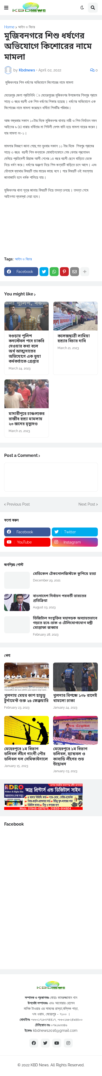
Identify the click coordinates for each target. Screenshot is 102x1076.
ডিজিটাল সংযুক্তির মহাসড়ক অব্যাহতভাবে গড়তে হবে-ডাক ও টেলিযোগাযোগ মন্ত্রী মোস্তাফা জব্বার (65, 623)
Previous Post (18, 504)
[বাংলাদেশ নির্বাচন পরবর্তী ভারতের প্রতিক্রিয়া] (17, 602)
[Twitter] (43, 271)
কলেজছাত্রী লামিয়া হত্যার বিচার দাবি (74, 339)
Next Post (86, 504)
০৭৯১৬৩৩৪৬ (59, 1025)
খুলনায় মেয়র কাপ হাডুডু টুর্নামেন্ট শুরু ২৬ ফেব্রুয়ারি (26, 698)
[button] (6, 7)
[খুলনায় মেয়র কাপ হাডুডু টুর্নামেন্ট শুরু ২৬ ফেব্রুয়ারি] (26, 677)
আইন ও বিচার (26, 27)
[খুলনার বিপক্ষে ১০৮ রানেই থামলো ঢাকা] (75, 677)
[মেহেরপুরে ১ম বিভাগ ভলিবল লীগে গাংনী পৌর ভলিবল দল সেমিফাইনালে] (26, 730)
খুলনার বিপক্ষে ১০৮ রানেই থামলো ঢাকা (75, 698)
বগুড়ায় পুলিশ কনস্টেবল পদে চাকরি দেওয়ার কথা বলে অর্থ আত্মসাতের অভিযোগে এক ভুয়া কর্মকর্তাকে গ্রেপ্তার (26, 349)
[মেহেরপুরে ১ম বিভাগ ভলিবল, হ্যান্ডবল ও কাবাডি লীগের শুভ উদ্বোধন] (75, 730)
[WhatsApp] (54, 271)
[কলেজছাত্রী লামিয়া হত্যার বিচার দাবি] (75, 316)
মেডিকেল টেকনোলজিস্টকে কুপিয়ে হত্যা (64, 574)
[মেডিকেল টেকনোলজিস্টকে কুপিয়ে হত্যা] (17, 580)
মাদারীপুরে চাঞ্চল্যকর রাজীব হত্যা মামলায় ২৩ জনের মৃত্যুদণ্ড (26, 419)
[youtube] (56, 1043)
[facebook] (33, 1043)
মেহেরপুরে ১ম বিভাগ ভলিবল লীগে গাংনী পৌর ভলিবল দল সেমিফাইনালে (26, 754)
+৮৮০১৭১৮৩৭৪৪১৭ (43, 1019)
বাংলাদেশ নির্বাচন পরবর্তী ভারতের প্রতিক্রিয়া (59, 598)
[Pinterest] (64, 271)
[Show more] (84, 271)
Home (9, 27)
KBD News (40, 1065)
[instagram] (68, 1043)
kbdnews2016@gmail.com (55, 1030)
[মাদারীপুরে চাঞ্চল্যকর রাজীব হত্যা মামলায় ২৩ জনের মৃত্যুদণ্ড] (26, 393)
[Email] (74, 271)
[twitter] (45, 1043)
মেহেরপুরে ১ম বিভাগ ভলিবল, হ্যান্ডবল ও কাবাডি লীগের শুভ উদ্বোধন (70, 757)
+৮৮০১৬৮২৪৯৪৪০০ (70, 1019)
